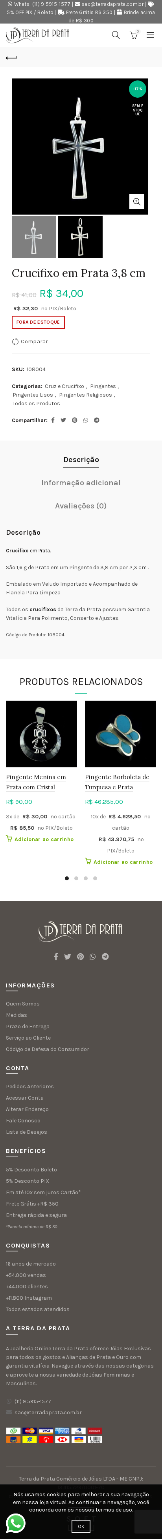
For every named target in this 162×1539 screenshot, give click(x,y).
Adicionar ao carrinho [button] (44, 839)
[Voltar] (12, 57)
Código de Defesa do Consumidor (47, 1049)
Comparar (34, 341)
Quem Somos (23, 1003)
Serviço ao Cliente (28, 1037)
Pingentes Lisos (33, 395)
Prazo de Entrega (28, 1026)
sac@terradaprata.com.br (113, 4)
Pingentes (103, 386)
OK (81, 1526)
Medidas (16, 1015)
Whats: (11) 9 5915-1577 (42, 4)
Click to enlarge (136, 201)
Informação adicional (81, 482)
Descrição (81, 459)
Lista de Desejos (26, 1132)
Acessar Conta (25, 1098)
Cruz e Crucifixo (64, 386)
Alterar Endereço (27, 1109)
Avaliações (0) (81, 505)
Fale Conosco (23, 1120)
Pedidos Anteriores (30, 1086)
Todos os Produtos (36, 403)
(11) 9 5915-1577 (33, 1401)
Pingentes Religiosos (85, 395)
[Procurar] (116, 35)
